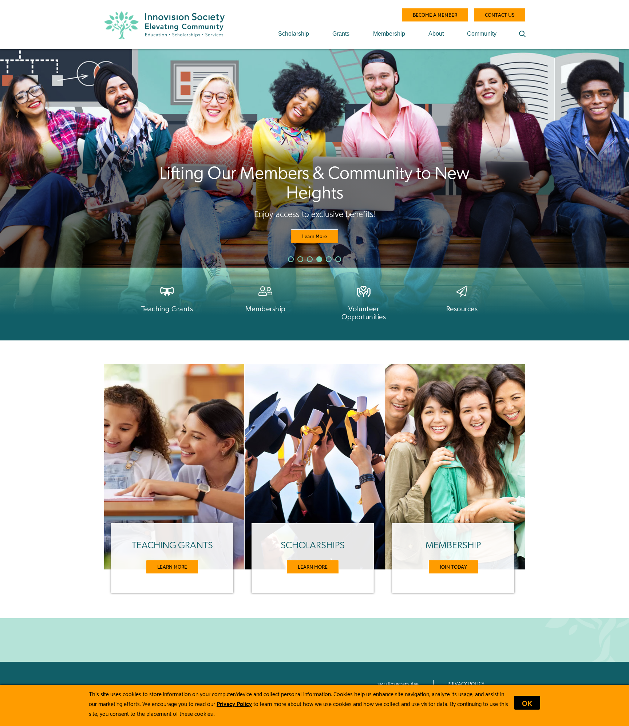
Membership (389, 34)
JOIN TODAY (453, 566)
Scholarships (314, 226)
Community (482, 34)
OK (527, 703)
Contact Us (499, 14)
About (436, 34)
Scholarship (293, 34)
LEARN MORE (172, 566)
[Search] (522, 34)
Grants (340, 34)
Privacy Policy (465, 683)
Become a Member (435, 14)
